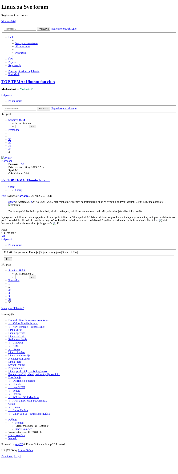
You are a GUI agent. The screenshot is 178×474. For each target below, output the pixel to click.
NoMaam (6, 160)
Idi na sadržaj (8, 21)
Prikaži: (8, 252)
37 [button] (9, 148)
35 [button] (9, 142)
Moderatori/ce (27, 89)
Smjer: (66, 252)
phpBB (19, 444)
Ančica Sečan (25, 450)
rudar (11, 201)
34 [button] (9, 139)
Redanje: (34, 252)
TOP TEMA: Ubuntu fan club (28, 81)
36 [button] (9, 145)
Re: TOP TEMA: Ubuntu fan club (25, 180)
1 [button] (9, 133)
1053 (21, 164)
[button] (17, 119)
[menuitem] (26, 43)
